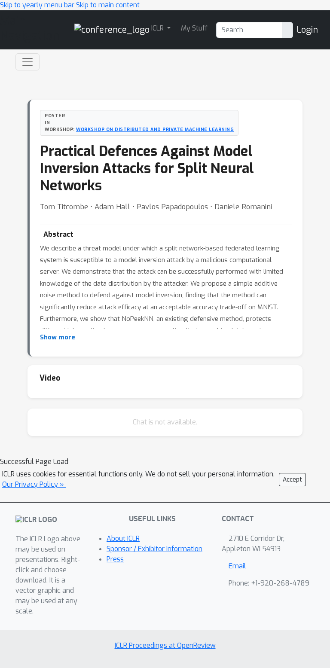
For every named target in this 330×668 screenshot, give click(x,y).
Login (307, 30)
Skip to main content (108, 4)
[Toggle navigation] (27, 61)
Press (115, 559)
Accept (292, 480)
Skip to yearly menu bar (37, 4)
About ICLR (123, 538)
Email (237, 565)
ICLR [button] (158, 28)
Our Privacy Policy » (34, 484)
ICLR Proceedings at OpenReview (165, 645)
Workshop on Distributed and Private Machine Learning (155, 129)
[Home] (112, 29)
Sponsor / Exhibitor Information (154, 548)
